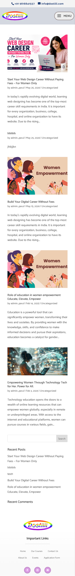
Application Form (52, 558)
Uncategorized (50, 88)
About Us (22, 558)
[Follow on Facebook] (27, 570)
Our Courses (36, 551)
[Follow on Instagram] (37, 570)
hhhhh (11, 133)
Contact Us (53, 551)
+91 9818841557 (25, 3)
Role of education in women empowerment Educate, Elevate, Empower (34, 297)
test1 (10, 474)
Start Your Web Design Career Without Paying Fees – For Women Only (35, 81)
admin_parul (17, 88)
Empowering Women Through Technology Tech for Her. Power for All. (37, 384)
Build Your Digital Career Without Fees (30, 201)
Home (23, 551)
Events (35, 558)
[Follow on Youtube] (47, 570)
